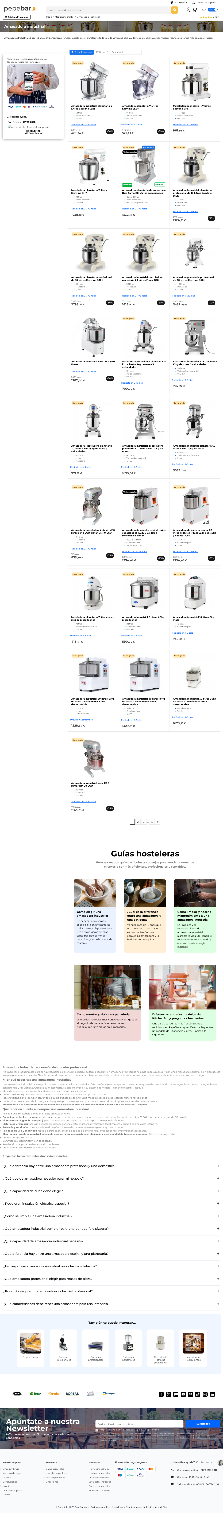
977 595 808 (181, 2)
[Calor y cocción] (30, 1343)
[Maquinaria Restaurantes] (193, 1343)
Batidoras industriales (128, 1358)
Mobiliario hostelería (99, 1490)
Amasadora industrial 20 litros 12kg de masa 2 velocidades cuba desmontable (92, 701)
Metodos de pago (12, 1473)
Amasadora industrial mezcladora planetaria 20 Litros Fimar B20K (142, 278)
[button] (209, 18)
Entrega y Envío (11, 1469)
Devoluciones (10, 1481)
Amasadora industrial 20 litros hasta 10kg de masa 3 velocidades (195, 363)
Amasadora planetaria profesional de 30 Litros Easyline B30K (91, 278)
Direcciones (52, 1481)
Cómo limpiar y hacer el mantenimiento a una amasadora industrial (194, 915)
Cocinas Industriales (99, 1486)
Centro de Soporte (12, 1490)
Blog (165, 1507)
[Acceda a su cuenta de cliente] (188, 9)
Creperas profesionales (95, 1358)
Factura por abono (55, 1477)
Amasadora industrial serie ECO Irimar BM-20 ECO (90, 784)
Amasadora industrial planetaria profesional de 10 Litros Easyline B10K (192, 193)
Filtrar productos (83, 52)
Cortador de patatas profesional (160, 1360)
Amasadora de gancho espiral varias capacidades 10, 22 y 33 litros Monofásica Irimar (144, 533)
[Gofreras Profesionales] (63, 1343)
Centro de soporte (206, 2)
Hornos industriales (99, 1469)
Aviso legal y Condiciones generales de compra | (137, 1507)
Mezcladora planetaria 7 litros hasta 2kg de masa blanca (92, 618)
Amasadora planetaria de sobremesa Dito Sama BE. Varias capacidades (144, 191)
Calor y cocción (30, 1357)
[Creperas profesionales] (95, 1343)
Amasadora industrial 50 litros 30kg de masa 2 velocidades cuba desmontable (194, 701)
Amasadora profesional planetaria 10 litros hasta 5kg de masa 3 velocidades (144, 364)
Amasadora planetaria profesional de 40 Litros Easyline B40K (193, 278)
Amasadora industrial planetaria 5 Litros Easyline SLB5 (91, 107)
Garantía (7, 1477)
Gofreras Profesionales (63, 1358)
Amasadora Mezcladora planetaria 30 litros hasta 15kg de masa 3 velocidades (91, 448)
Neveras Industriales (99, 1473)
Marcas (6, 1494)
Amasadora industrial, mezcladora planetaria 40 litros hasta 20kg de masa (142, 448)
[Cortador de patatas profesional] (160, 1343)
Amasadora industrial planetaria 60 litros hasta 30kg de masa (194, 447)
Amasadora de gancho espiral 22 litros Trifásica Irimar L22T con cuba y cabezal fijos (194, 533)
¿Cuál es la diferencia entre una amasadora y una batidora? (144, 915)
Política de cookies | (101, 1507)
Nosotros (7, 1486)
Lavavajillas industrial (100, 1481)
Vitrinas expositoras (99, 1477)
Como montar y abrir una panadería (103, 1014)
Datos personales (55, 1469)
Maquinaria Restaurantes (193, 1358)
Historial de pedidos (56, 1473)
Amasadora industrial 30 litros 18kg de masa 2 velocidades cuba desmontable (143, 701)
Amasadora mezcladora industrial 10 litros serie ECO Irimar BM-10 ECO (93, 531)
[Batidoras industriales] (128, 1343)
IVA (204, 9)
